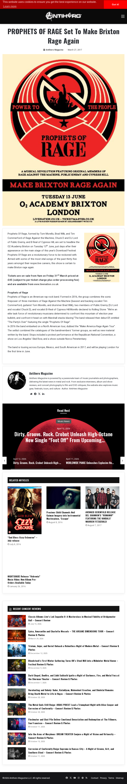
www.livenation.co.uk (46, 284)
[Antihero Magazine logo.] (63, 16)
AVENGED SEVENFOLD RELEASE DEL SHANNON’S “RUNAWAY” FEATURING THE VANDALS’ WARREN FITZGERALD (100, 516)
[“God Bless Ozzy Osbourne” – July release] (25, 510)
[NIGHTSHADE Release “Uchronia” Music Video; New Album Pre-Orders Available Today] (25, 561)
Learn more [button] (10, 6)
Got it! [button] (115, 4)
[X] (39, 394)
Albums (63, 421)
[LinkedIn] (43, 394)
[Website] (31, 394)
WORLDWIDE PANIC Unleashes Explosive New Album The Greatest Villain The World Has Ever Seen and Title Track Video (64, 440)
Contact (94, 778)
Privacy (103, 778)
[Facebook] (35, 394)
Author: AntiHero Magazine (74, 388)
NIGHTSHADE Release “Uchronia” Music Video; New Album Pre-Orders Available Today (24, 579)
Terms (111, 778)
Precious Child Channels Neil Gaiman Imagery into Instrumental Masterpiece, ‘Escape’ (63, 515)
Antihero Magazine (54, 50)
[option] (63, 437)
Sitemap (120, 778)
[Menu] (123, 17)
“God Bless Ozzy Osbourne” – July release (22, 539)
